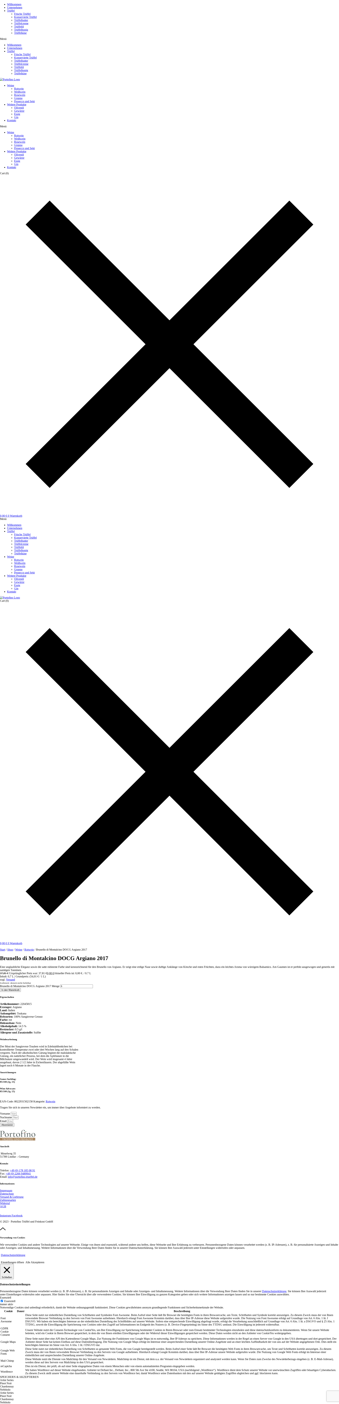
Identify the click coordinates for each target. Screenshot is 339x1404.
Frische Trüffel (22, 13)
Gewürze (19, 110)
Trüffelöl (19, 26)
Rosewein (19, 94)
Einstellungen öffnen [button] (12, 1262)
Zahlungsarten (8, 1200)
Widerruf (5, 1203)
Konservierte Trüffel (25, 17)
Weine (10, 85)
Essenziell (9, 1301)
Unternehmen (14, 7)
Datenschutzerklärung (13, 1255)
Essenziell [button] (5, 1297)
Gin (16, 117)
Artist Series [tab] (7, 1380)
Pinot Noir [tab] (6, 1383)
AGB (3, 1206)
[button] (169, 39)
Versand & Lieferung (11, 1196)
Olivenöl (19, 107)
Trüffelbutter (21, 20)
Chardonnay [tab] (7, 1386)
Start (2, 949)
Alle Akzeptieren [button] (34, 1262)
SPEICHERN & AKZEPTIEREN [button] (19, 1376)
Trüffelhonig (21, 29)
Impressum (6, 1190)
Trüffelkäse (20, 32)
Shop (10, 949)
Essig (17, 114)
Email (3, 1121)
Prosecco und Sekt (24, 101)
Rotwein (19, 88)
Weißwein (19, 91)
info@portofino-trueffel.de (22, 1176)
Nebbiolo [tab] (5, 1389)
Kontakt (11, 120)
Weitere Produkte (16, 104)
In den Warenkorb (10, 990)
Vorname (5, 1113)
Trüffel (11, 10)
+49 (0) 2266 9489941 (18, 1173)
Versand (10, 979)
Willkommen (14, 4)
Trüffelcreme (21, 23)
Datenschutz (7, 1193)
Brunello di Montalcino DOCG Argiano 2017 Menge (30, 986)
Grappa (18, 98)
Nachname (6, 1117)
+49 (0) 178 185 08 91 (22, 1170)
